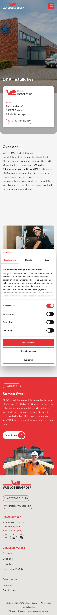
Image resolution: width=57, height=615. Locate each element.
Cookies (21, 611)
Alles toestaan (28, 342)
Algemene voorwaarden (38, 611)
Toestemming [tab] (10, 260)
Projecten (8, 584)
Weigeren (28, 360)
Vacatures (11, 435)
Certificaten (9, 590)
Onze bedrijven (11, 564)
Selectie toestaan (29, 351)
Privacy (12, 611)
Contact (7, 553)
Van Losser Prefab (13, 569)
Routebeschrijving (12, 530)
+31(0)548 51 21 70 (17, 498)
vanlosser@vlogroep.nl (19, 505)
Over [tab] (47, 260)
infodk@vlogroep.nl (16, 114)
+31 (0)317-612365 (21, 120)
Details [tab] (28, 260)
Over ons (8, 558)
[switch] (50, 314)
